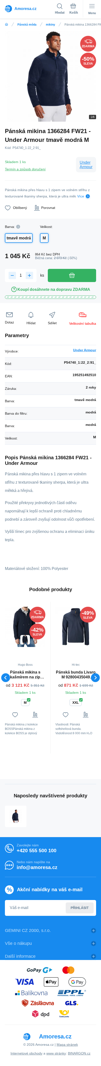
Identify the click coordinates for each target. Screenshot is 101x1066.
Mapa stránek (67, 1044)
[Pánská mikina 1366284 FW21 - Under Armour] (15, 816)
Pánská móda (27, 24)
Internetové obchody (26, 1053)
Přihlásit (80, 908)
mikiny (50, 24)
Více (80, 196)
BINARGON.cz (79, 1053)
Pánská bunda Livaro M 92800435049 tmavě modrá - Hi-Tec (76, 675)
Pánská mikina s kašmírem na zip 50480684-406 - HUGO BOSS (25, 675)
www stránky (56, 1053)
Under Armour (86, 164)
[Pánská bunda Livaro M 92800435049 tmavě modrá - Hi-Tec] (75, 627)
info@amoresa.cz (37, 867)
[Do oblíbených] (15, 714)
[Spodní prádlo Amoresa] (6, 24)
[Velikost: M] (25, 640)
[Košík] (73, 9)
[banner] (30, 8)
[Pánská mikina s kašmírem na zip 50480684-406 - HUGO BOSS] (25, 627)
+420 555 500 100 (36, 850)
